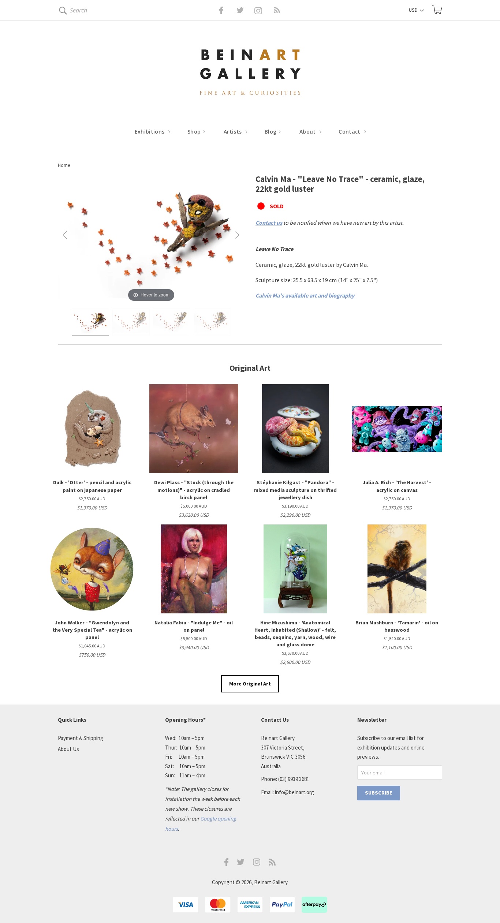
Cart (437, 9)
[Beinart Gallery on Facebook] (216, 10)
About (308, 131)
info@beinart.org (294, 792)
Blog (271, 131)
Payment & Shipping (80, 738)
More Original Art (250, 683)
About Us (68, 749)
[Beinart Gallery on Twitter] (226, 10)
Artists (233, 131)
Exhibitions (150, 131)
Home (64, 165)
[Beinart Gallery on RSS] (264, 10)
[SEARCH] (62, 11)
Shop (194, 131)
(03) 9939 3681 (293, 779)
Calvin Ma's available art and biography (304, 295)
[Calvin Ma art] (90, 322)
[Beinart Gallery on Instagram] (256, 863)
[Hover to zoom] (151, 238)
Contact (350, 131)
